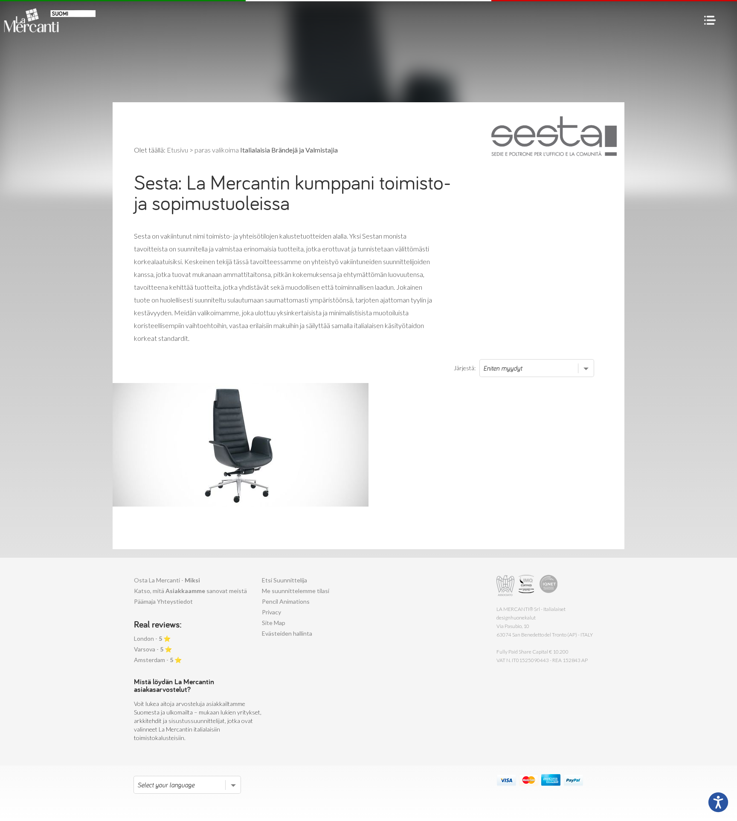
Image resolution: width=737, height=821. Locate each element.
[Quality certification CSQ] (527, 585)
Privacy (271, 612)
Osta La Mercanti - (167, 580)
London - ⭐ (152, 638)
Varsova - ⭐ (153, 649)
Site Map (273, 622)
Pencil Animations (286, 601)
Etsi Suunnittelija (284, 580)
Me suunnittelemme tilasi (295, 590)
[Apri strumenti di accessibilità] (718, 802)
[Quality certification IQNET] (548, 585)
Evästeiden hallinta (287, 633)
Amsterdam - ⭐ (158, 659)
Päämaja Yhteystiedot (163, 601)
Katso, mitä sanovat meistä (190, 590)
